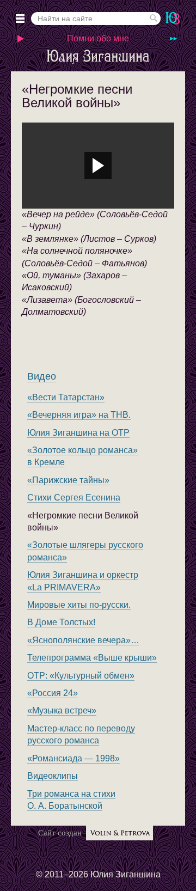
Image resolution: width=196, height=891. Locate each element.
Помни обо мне (98, 38)
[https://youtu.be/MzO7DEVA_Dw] (98, 166)
